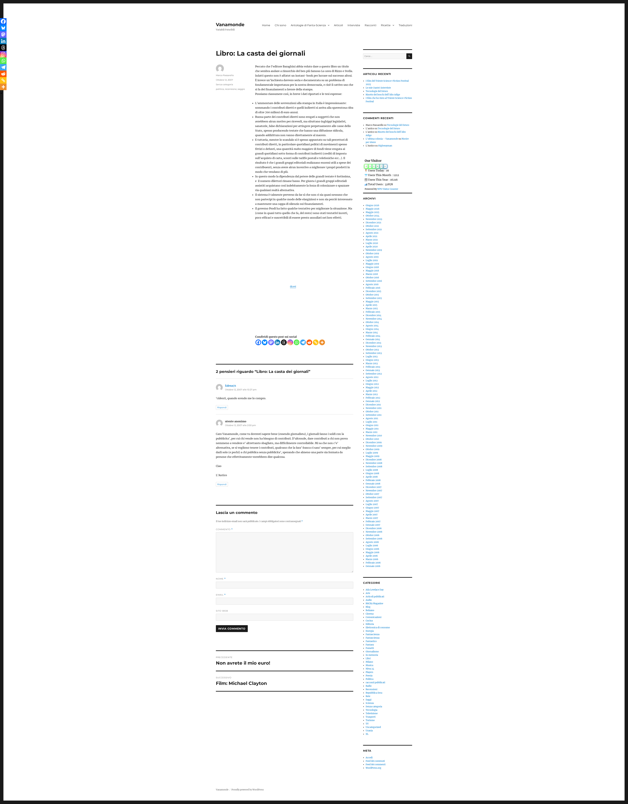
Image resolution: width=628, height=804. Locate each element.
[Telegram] (303, 342)
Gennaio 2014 (373, 339)
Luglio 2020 (372, 243)
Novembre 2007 (374, 490)
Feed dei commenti (375, 764)
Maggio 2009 (372, 456)
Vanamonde (230, 24)
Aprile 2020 (372, 246)
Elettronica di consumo (378, 627)
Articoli (338, 25)
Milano (369, 662)
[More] (322, 342)
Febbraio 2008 (373, 480)
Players (369, 672)
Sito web (222, 610)
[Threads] (284, 342)
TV (367, 723)
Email (221, 594)
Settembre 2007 (374, 497)
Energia (370, 631)
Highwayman (385, 145)
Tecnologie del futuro (377, 91)
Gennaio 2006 (373, 566)
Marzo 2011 (371, 432)
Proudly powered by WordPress (247, 789)
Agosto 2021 (372, 233)
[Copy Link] (316, 342)
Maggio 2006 (372, 552)
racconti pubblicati (375, 682)
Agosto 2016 (372, 284)
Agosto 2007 (372, 501)
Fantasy (370, 644)
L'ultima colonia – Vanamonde (382, 138)
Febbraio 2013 (373, 367)
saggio (241, 89)
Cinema (370, 613)
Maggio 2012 (372, 387)
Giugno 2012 (372, 384)
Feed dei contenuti (375, 761)
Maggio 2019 (372, 263)
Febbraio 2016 (373, 287)
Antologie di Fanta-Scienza (308, 25)
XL (367, 734)
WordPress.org (373, 768)
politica (220, 89)
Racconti (370, 25)
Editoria (370, 624)
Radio (369, 686)
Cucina (369, 620)
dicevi (293, 286)
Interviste (354, 25)
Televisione (372, 713)
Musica (369, 665)
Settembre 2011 (374, 415)
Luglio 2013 (371, 356)
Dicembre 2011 (373, 404)
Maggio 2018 (372, 270)
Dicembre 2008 (374, 459)
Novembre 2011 (374, 408)
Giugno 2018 (372, 267)
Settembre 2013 (374, 353)
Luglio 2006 (372, 545)
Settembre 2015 (374, 298)
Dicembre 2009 (374, 442)
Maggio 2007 (372, 511)
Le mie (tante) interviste (378, 87)
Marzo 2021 (372, 239)
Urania (369, 730)
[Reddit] (309, 342)
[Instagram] (290, 342)
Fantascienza (372, 634)
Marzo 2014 (372, 332)
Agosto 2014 (372, 325)
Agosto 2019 (372, 257)
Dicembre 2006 (374, 528)
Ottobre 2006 (372, 535)
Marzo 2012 (372, 394)
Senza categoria (224, 84)
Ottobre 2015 (372, 294)
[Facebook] (258, 342)
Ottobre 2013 (372, 349)
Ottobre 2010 (372, 439)
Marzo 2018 (372, 274)
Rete (368, 696)
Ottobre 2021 (372, 226)
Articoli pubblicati (375, 596)
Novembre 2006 (374, 531)
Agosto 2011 (372, 418)
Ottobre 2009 (372, 449)
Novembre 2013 (374, 346)
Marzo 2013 (372, 363)
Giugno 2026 (372, 205)
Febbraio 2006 (373, 562)
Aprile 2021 (371, 236)
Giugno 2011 (372, 425)
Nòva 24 (370, 668)
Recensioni (371, 689)
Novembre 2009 (374, 446)
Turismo (370, 720)
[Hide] (1, 93)
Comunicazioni (373, 617)
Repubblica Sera (374, 692)
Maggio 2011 (372, 428)
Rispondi (222, 407)
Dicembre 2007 (374, 487)
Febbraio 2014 (373, 336)
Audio (369, 600)
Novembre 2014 (374, 318)
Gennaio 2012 (373, 401)
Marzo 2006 (372, 559)
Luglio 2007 (372, 504)
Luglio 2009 (372, 452)
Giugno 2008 (372, 473)
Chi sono (280, 25)
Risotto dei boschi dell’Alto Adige (383, 94)
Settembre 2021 (374, 229)
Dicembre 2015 (373, 291)
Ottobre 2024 (372, 215)
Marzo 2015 (372, 308)
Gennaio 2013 (373, 370)
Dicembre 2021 (373, 222)
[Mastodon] (271, 342)
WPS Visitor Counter (387, 189)
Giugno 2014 (372, 329)
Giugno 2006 (372, 549)
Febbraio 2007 (373, 521)
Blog (368, 607)
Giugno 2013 (372, 360)
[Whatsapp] (296, 342)
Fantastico (371, 641)
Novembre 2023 (374, 219)
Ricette (386, 25)
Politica (369, 679)
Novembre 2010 (374, 435)
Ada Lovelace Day (375, 589)
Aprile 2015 (371, 305)
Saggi (368, 699)
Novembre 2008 (374, 463)
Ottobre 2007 (372, 494)
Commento (224, 529)
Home (266, 25)
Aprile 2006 (372, 555)
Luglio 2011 (371, 421)
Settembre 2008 (374, 466)
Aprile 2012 (371, 391)
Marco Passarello (225, 75)
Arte (368, 593)
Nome (221, 578)
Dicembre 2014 (373, 315)
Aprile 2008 (372, 476)
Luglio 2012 (372, 380)
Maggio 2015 (372, 301)
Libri (368, 658)
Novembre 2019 (374, 250)
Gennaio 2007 (373, 525)
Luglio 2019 (372, 260)
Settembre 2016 (374, 281)
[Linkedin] (277, 342)
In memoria (372, 655)
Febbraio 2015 (373, 312)
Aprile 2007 (372, 514)
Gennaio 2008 (373, 483)
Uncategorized (373, 727)
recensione (231, 89)
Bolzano (370, 610)
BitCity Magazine (374, 603)
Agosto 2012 (372, 377)
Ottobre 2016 (372, 277)
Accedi (369, 757)
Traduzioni (405, 25)
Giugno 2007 (372, 507)
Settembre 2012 (374, 373)
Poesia (369, 675)
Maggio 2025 (372, 212)
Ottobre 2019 (372, 253)
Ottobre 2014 (372, 322)
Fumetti (370, 648)
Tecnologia (371, 710)
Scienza (370, 703)
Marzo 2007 (372, 518)
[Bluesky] (265, 342)
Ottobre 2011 (372, 411)
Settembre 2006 (374, 538)
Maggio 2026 (372, 208)
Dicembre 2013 (373, 342)
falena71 (230, 385)
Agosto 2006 (372, 542)
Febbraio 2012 (373, 397)
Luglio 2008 (372, 470)
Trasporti (370, 716)
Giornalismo (372, 651)
